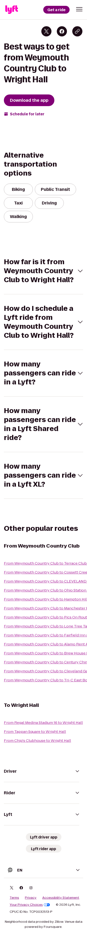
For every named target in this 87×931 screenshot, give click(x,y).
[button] (79, 9)
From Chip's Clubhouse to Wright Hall (37, 740)
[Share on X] (46, 31)
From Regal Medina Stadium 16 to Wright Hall (43, 722)
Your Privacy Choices (26, 905)
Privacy (30, 898)
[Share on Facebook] (62, 31)
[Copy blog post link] (77, 31)
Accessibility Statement (60, 898)
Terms (14, 898)
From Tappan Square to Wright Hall (35, 731)
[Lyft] (11, 9)
